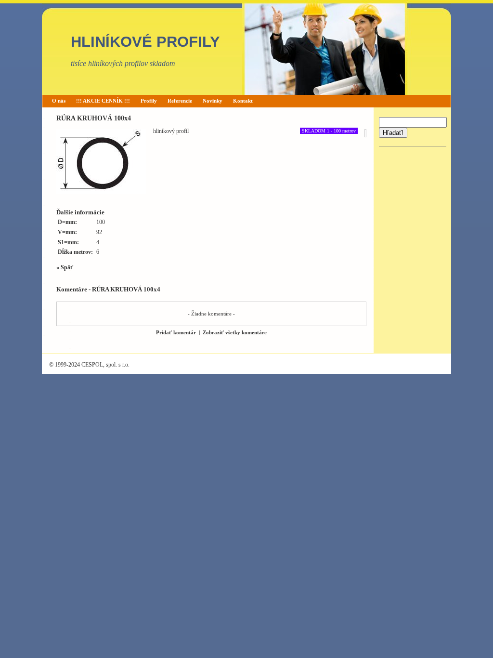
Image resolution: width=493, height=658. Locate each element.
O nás (58, 101)
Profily (149, 101)
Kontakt (243, 101)
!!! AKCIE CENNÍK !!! (103, 101)
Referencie (180, 101)
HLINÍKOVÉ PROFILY (145, 41)
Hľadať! (393, 132)
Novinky (212, 101)
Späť (67, 267)
